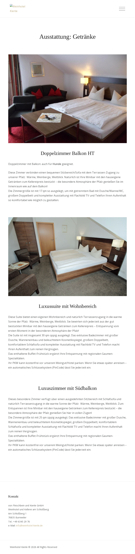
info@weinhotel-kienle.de (29, 525)
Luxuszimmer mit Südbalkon (67, 388)
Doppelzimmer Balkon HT (67, 153)
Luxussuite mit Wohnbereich (67, 306)
